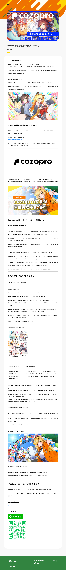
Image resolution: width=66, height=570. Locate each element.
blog (8, 16)
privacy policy (12, 566)
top (8, 10)
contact (9, 22)
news (8, 19)
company (9, 13)
